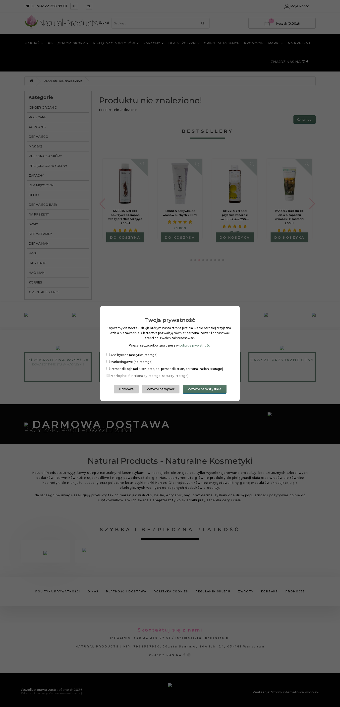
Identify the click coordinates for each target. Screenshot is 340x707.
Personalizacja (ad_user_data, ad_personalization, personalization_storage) (167, 369)
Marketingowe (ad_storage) (132, 362)
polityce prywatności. (195, 345)
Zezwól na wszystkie (204, 389)
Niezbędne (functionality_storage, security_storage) (149, 376)
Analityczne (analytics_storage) (134, 355)
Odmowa (126, 389)
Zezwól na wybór (160, 389)
